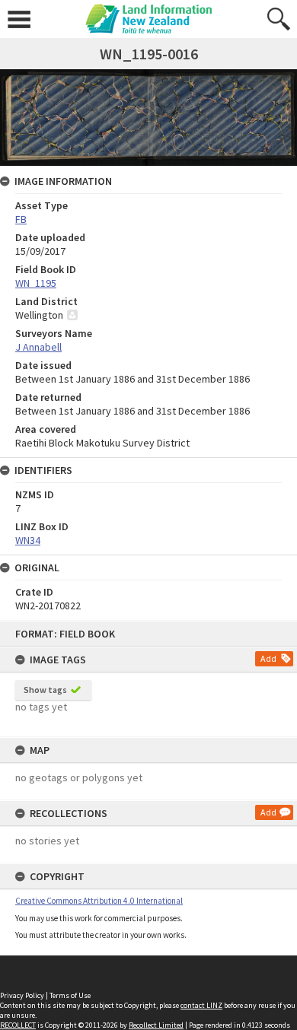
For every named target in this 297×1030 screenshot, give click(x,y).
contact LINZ (201, 1005)
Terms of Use (70, 995)
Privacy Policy (22, 995)
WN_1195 (35, 283)
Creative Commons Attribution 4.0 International (99, 900)
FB (21, 219)
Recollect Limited (156, 1025)
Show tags (45, 689)
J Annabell (38, 347)
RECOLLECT (18, 1025)
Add (268, 658)
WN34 (27, 540)
